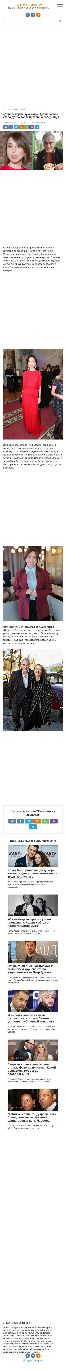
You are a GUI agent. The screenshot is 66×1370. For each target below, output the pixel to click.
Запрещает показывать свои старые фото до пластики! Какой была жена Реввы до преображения (32, 1069)
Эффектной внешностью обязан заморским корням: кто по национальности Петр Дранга (31, 969)
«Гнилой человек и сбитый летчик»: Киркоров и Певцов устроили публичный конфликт (31, 1018)
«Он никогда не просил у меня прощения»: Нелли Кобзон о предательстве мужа (30, 922)
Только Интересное (28, 4)
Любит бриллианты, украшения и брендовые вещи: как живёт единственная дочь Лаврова (32, 1117)
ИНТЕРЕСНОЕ (39, 122)
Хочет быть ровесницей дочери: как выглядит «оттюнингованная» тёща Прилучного (32, 873)
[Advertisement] (33, 65)
